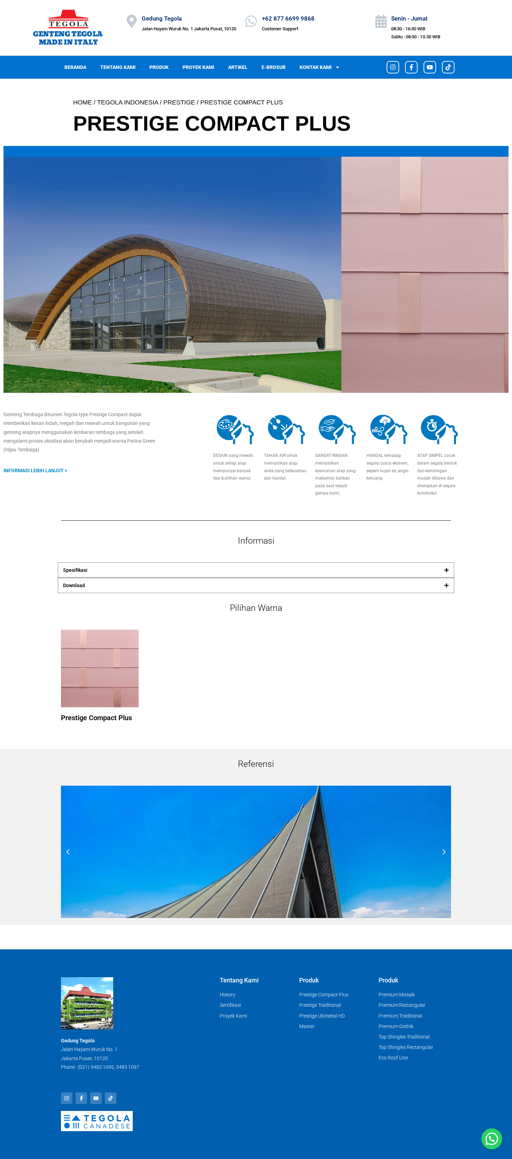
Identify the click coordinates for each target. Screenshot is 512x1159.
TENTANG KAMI (117, 67)
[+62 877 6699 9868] (251, 21)
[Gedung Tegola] (131, 21)
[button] (256, 570)
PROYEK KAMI (198, 67)
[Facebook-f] (411, 67)
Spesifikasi (75, 570)
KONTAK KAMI (316, 67)
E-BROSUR (274, 67)
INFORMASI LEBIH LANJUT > (35, 470)
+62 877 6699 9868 (288, 18)
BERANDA (75, 67)
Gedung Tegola (162, 18)
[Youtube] (430, 67)
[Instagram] (393, 67)
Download (74, 585)
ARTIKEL (238, 67)
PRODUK (159, 67)
